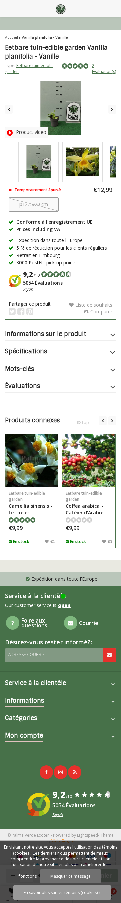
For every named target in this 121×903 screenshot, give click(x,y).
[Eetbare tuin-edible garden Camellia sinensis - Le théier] (31, 460)
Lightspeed (87, 835)
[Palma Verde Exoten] (60, 8)
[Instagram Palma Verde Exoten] (60, 772)
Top (84, 422)
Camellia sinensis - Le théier (30, 503)
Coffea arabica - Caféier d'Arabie (84, 503)
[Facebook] (46, 772)
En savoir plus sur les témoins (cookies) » (62, 892)
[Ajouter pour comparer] (52, 541)
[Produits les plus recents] (74, 772)
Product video (31, 132)
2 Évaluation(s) (104, 68)
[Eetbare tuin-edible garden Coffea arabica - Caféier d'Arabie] (88, 460)
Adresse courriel (27, 654)
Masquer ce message (70, 876)
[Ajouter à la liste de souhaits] (47, 541)
